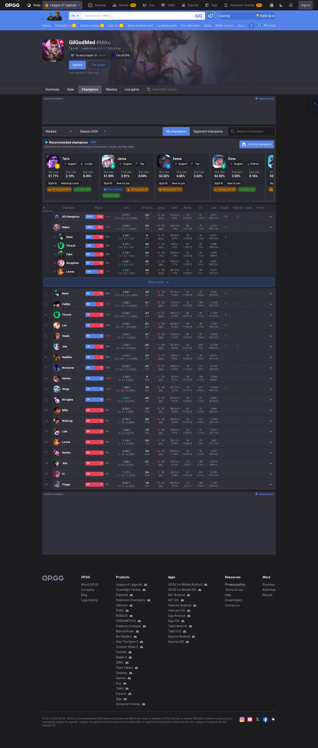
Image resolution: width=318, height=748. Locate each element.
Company (87, 589)
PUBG (120, 610)
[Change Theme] (281, 5)
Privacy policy (235, 584)
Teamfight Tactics (128, 589)
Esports (121, 693)
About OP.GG (89, 584)
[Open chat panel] (315, 103)
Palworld (122, 595)
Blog (84, 595)
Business (269, 584)
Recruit (267, 595)
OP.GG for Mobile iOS (182, 589)
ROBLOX (122, 615)
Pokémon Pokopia (128, 626)
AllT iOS (173, 600)
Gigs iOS (173, 621)
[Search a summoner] (198, 16)
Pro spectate (190, 25)
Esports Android (179, 636)
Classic (115, 25)
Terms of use (234, 589)
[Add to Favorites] (116, 42)
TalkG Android (177, 626)
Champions (65, 25)
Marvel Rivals (125, 631)
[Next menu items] (251, 26)
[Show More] (271, 5)
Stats (207, 25)
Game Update (247, 25)
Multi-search (224, 25)
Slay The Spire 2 (127, 641)
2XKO (120, 662)
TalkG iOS (174, 631)
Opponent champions (208, 131)
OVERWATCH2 (126, 621)
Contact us (232, 605)
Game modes (91, 25)
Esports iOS (176, 641)
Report (102, 55)
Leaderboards (167, 25)
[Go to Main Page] (12, 5)
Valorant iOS (176, 610)
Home (46, 25)
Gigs (119, 699)
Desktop (121, 673)
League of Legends (63, 5)
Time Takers (124, 667)
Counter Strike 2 (127, 647)
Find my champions (259, 144)
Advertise (269, 589)
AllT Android (176, 595)
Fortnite (121, 652)
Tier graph (98, 65)
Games (121, 678)
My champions (176, 131)
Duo (118, 683)
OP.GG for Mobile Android (185, 584)
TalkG (120, 688)
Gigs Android (176, 615)
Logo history (89, 600)
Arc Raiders (124, 636)
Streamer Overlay (128, 704)
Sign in (305, 5)
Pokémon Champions (130, 600)
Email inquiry (233, 600)
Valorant (122, 605)
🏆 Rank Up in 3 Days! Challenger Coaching (270, 16)
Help (228, 595)
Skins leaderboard (140, 25)
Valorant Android (179, 605)
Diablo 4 (121, 657)
